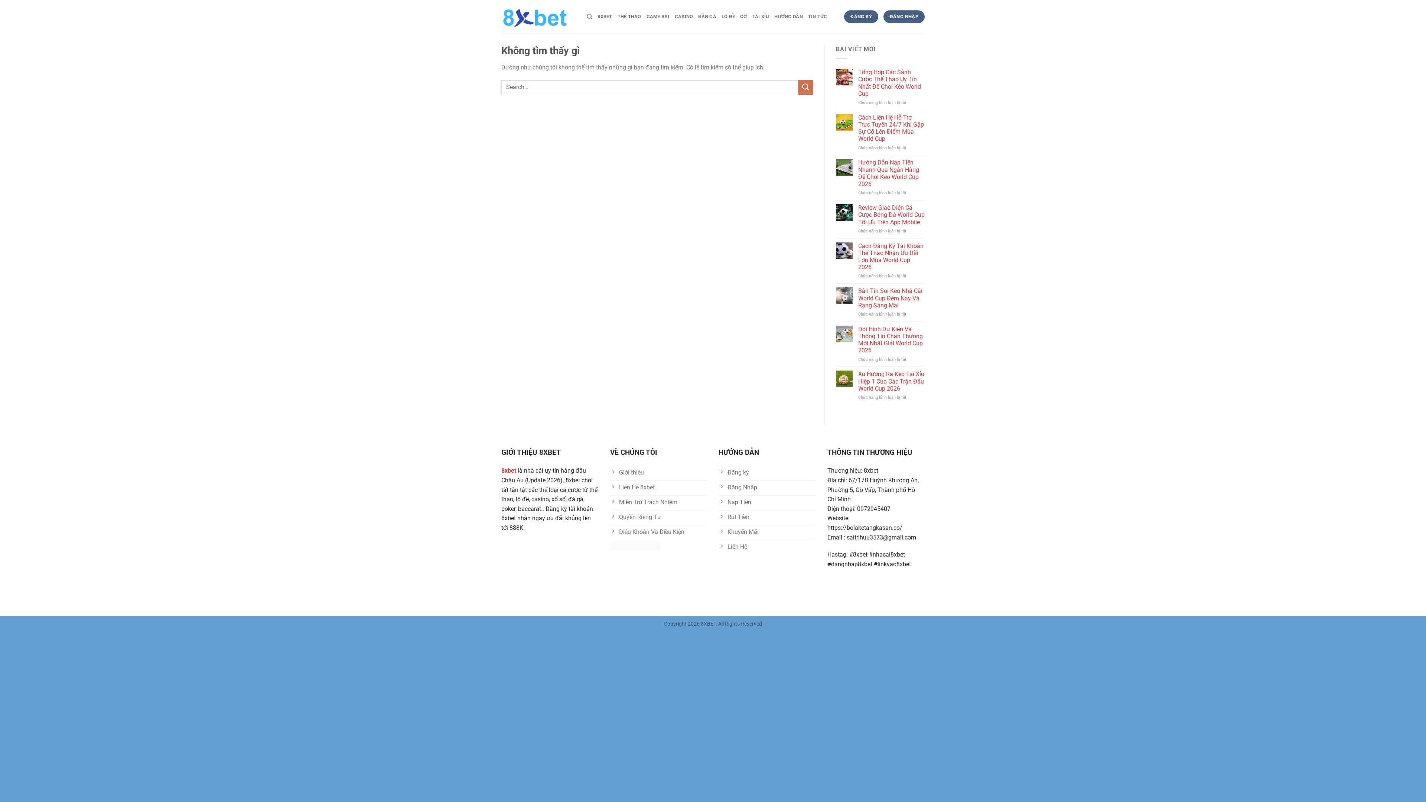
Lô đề (728, 16)
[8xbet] (538, 16)
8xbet (605, 16)
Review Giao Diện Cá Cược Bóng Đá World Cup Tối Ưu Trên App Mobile (891, 214)
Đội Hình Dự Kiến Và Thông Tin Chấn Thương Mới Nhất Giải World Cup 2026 (890, 340)
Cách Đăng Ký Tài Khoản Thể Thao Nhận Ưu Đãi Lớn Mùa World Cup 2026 (891, 256)
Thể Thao (629, 16)
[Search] (589, 17)
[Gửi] (805, 87)
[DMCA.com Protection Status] (635, 545)
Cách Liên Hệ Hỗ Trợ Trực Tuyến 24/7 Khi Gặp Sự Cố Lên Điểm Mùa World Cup (891, 128)
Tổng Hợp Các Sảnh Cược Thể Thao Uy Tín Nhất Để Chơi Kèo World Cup (889, 83)
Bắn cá (707, 16)
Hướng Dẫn (788, 16)
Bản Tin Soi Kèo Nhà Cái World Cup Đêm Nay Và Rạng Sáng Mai (890, 298)
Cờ (743, 16)
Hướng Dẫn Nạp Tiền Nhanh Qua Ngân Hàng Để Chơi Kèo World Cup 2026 (888, 173)
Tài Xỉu (760, 16)
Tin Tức (817, 16)
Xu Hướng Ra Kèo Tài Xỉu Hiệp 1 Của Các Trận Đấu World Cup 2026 (891, 381)
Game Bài (658, 16)
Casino (684, 16)
